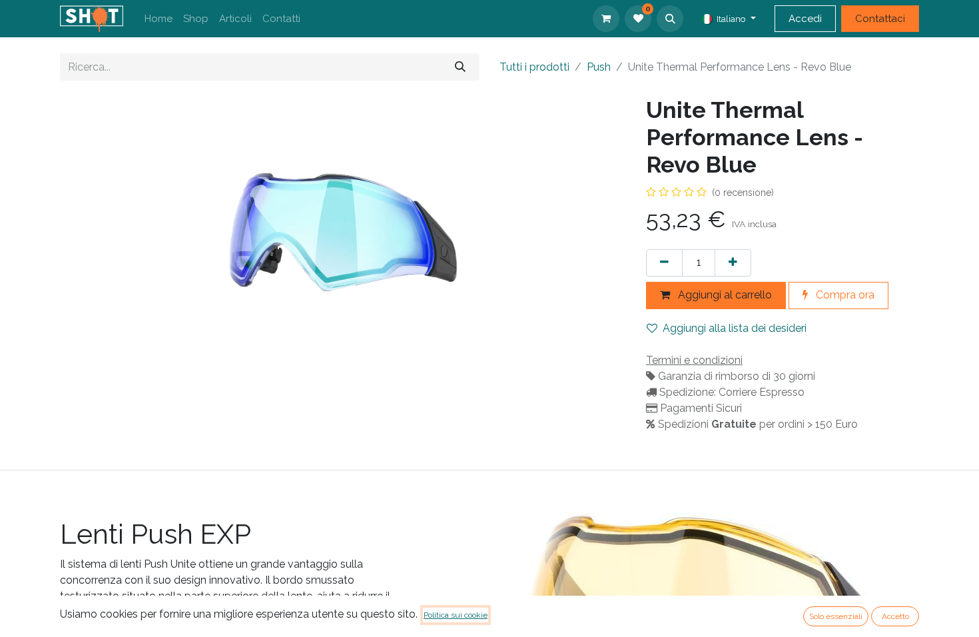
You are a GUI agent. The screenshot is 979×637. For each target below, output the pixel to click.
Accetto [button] (895, 616)
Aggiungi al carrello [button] (723, 295)
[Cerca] (460, 67)
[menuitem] (158, 19)
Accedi (805, 19)
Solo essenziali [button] (835, 616)
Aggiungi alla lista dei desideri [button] (735, 328)
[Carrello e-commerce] (606, 18)
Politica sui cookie (456, 615)
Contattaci (880, 19)
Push (599, 67)
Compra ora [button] (843, 295)
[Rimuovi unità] (664, 263)
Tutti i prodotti (534, 67)
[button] (670, 18)
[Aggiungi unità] (733, 263)
